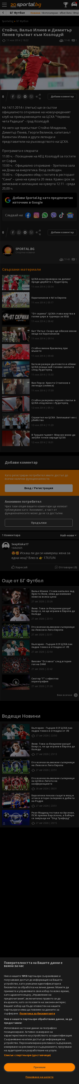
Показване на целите (39, 1077)
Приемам (39, 1067)
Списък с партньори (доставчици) (27, 1055)
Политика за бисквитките (37, 1013)
